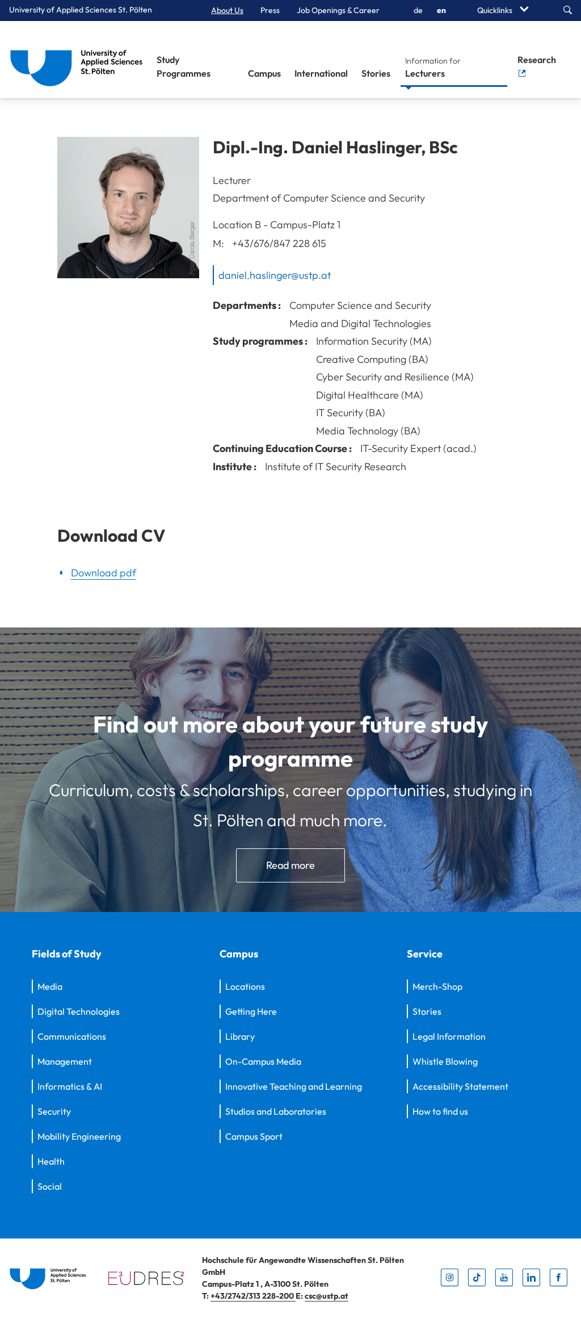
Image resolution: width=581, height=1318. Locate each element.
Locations (245, 986)
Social (49, 1186)
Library (240, 1036)
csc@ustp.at (326, 1296)
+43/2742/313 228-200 (253, 1296)
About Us (227, 10)
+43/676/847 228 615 (279, 243)
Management (64, 1061)
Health (51, 1161)
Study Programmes (183, 66)
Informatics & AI (69, 1086)
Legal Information (449, 1036)
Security (54, 1111)
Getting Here (251, 1011)
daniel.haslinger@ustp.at (274, 274)
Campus (264, 73)
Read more (290, 865)
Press (270, 10)
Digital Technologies (78, 1011)
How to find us (440, 1111)
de (418, 10)
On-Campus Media (263, 1061)
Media (49, 986)
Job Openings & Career (338, 10)
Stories (375, 73)
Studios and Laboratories (275, 1111)
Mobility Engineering (79, 1136)
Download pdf (103, 572)
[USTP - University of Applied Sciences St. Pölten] (79, 59)
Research (536, 59)
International (321, 73)
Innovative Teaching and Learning (293, 1086)
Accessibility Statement (460, 1086)
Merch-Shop (437, 986)
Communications (71, 1036)
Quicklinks (495, 10)
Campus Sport (254, 1136)
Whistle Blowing (445, 1061)
